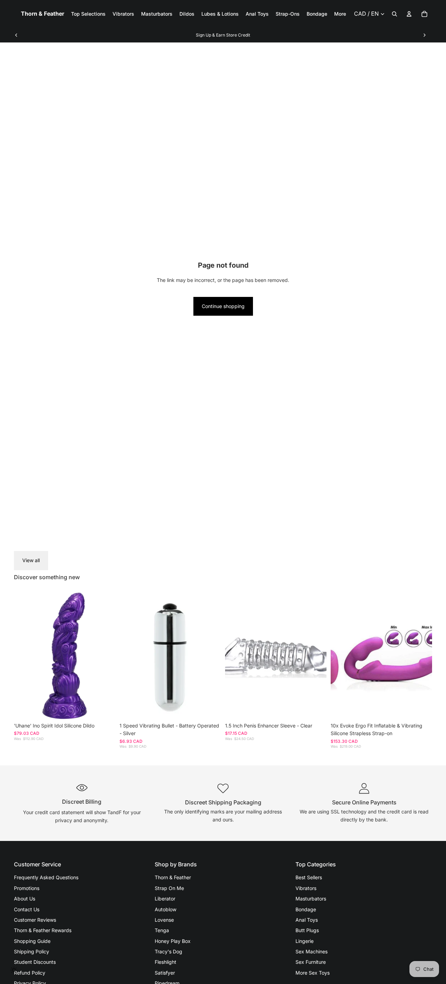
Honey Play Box (173, 941)
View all (31, 560)
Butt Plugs (307, 930)
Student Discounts (35, 962)
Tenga (162, 930)
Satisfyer (165, 973)
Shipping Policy (31, 951)
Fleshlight (165, 962)
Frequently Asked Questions (46, 877)
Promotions (26, 888)
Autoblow (165, 909)
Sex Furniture (310, 962)
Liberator (165, 899)
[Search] (394, 14)
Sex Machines (311, 951)
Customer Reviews (35, 920)
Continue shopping (223, 306)
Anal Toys (306, 920)
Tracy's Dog (168, 951)
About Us (24, 899)
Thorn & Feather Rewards (42, 930)
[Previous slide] (16, 35)
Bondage (305, 909)
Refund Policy (29, 973)
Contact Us (26, 909)
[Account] (409, 14)
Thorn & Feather (173, 877)
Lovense (164, 920)
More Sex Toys (312, 973)
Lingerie (304, 941)
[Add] (104, 708)
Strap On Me (169, 888)
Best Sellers (308, 877)
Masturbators (310, 899)
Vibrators (305, 888)
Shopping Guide (32, 941)
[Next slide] (424, 35)
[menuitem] (340, 14)
